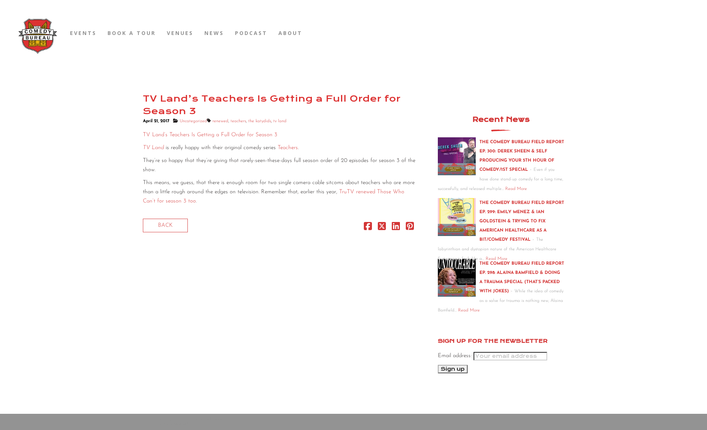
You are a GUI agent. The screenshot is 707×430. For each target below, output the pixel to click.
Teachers (288, 148)
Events (83, 32)
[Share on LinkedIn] (396, 228)
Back (165, 225)
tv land (279, 121)
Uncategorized (193, 121)
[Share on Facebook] (368, 228)
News (214, 32)
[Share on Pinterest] (410, 228)
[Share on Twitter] (382, 228)
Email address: (456, 356)
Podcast (251, 32)
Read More (516, 189)
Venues (180, 32)
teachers (238, 121)
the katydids (259, 121)
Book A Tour (132, 32)
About (290, 32)
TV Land (153, 148)
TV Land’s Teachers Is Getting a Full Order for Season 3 (210, 135)
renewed (220, 121)
